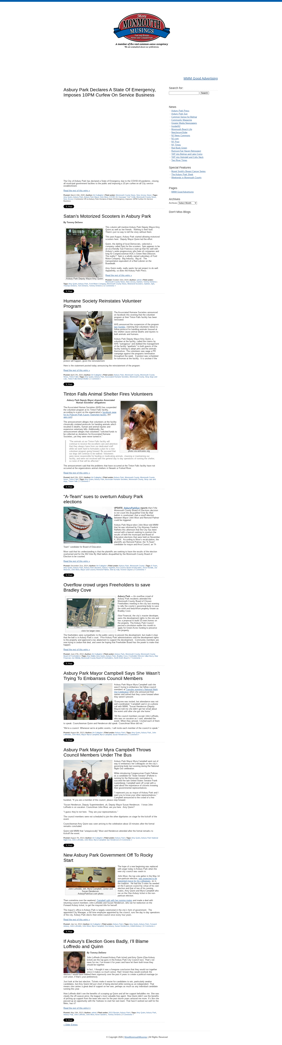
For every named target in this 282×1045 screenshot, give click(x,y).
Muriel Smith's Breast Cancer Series (188, 171)
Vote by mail (114, 570)
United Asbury (135, 926)
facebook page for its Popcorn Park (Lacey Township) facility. (89, 413)
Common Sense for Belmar (184, 117)
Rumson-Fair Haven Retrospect (186, 151)
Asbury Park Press (180, 111)
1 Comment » (95, 379)
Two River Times (179, 160)
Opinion (139, 282)
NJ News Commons (180, 135)
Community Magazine (181, 120)
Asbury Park (78, 197)
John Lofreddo (77, 840)
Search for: (176, 88)
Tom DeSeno (83, 286)
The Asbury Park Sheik (182, 174)
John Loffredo (79, 1015)
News (149, 195)
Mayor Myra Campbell (90, 735)
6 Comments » (126, 840)
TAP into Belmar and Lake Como (186, 154)
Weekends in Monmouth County (186, 177)
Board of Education (133, 568)
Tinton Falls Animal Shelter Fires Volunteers (108, 394)
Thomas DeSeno (70, 286)
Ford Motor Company (97, 284)
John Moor (75, 570)
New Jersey (141, 195)
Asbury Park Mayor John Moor (96, 197)
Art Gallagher (98, 195)
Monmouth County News (125, 195)
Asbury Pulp (68, 1015)
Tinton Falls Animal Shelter (78, 379)
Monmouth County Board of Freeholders (97, 658)
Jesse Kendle (147, 568)
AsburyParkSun (132, 508)
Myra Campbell (106, 735)
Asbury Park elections (92, 568)
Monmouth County (132, 375)
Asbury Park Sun (179, 114)
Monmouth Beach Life (181, 129)
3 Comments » (140, 570)
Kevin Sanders (101, 1015)
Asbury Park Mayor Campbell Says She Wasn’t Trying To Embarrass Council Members (111, 676)
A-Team (154, 566)
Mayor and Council (87, 570)
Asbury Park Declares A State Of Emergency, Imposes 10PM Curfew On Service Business (109, 92)
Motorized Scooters (135, 284)
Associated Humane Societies (117, 377)
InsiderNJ (175, 126)
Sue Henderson (113, 840)
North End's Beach (121, 658)
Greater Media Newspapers (184, 123)
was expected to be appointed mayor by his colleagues (137, 879)
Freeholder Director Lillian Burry (141, 656)
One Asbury (109, 926)
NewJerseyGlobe (179, 132)
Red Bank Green (179, 148)
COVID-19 (113, 197)
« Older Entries (70, 1024)
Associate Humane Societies (116, 479)
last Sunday (119, 327)
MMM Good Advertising (201, 78)
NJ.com (175, 138)
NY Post (175, 141)
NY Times (176, 145)
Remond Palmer (102, 570)
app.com (67, 417)
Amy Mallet (91, 656)
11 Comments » (109, 286)
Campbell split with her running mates (114, 900)
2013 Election (114, 1013)
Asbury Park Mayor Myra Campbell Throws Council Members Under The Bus (107, 752)
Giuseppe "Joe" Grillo (126, 197)
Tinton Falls (73, 377)
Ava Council (120, 568)
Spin (152, 284)
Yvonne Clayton (126, 570)
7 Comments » (136, 658)
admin (139, 280)
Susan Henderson (120, 735)
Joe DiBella (75, 658)
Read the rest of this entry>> (77, 1008)
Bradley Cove (122, 656)
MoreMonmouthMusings (136, 1037)
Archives (173, 203)
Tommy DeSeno (149, 282)
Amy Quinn (67, 197)
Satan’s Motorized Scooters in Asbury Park (107, 216)
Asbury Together (108, 568)
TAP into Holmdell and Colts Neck (187, 157)
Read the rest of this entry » (76, 190)
